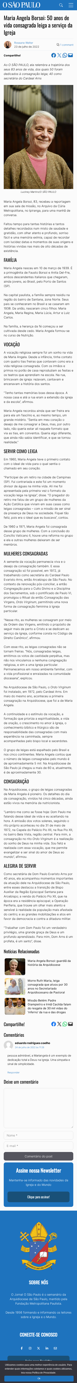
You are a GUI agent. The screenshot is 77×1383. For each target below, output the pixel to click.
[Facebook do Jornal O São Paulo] (21, 1348)
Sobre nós (38, 1282)
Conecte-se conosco (38, 1334)
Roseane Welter (23, 42)
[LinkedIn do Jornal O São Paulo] (47, 1348)
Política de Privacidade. (44, 1372)
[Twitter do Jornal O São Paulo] (38, 1348)
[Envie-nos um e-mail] (55, 1348)
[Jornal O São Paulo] (21, 5)
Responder (13, 1072)
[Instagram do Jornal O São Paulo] (30, 1348)
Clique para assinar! (38, 1196)
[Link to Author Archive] (7, 44)
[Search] (61, 5)
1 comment (66, 44)
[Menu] (71, 5)
